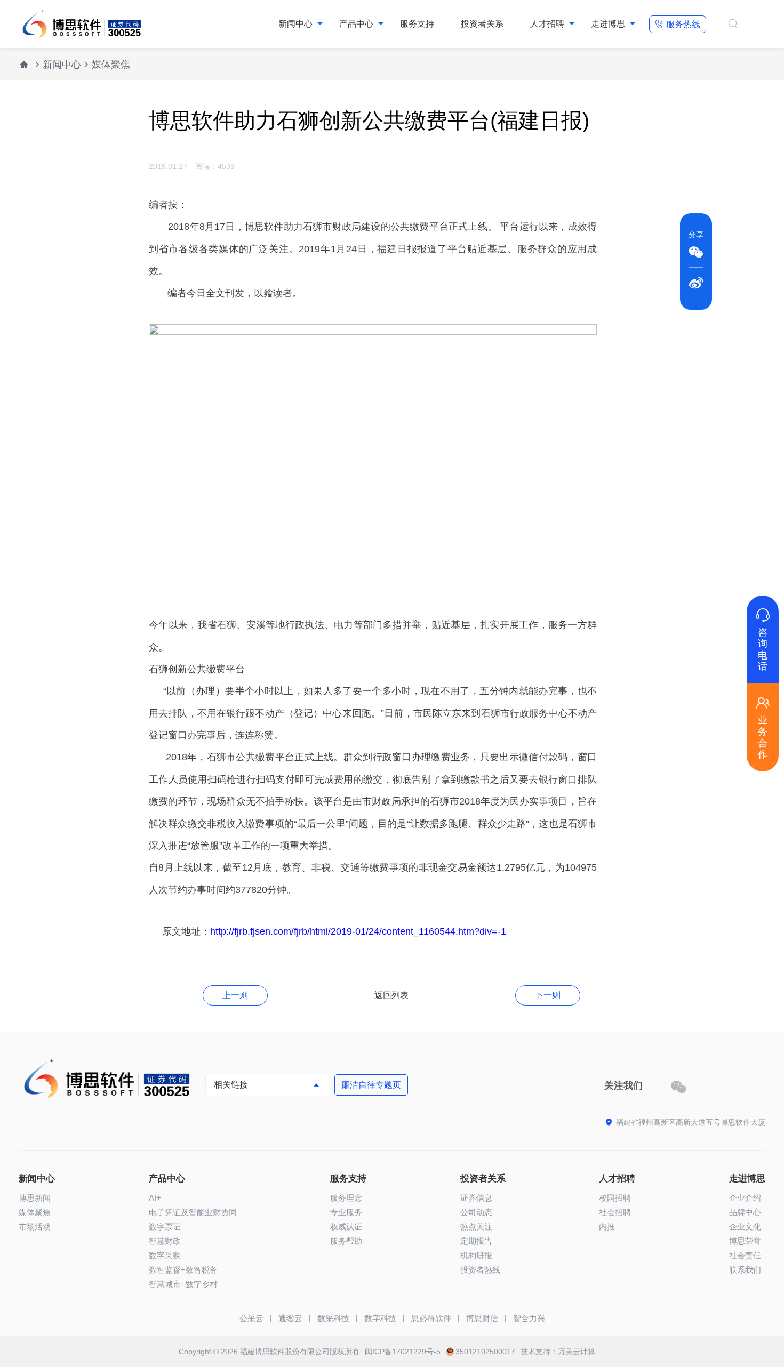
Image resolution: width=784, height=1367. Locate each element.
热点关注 (476, 1226)
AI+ (155, 1197)
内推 (607, 1226)
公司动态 (476, 1212)
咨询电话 (762, 639)
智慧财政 (165, 1240)
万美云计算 (576, 1351)
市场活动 (35, 1226)
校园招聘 (615, 1197)
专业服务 (346, 1212)
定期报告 (476, 1240)
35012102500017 (485, 1351)
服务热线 (677, 24)
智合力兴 (529, 1318)
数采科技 (333, 1318)
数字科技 (380, 1318)
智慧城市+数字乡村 (183, 1284)
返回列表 (391, 995)
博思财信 (482, 1318)
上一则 (235, 995)
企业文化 (745, 1226)
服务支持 (348, 1178)
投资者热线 (480, 1269)
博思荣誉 (745, 1240)
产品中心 (167, 1178)
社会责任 (745, 1255)
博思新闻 (35, 1197)
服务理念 (346, 1197)
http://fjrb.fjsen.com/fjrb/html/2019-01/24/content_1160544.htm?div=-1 (358, 931)
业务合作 (762, 727)
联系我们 (745, 1269)
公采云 (251, 1318)
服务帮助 (346, 1240)
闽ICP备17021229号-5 (403, 1351)
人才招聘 (617, 1178)
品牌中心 (745, 1212)
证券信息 (476, 1197)
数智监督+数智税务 (183, 1269)
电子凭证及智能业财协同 (193, 1212)
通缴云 (290, 1318)
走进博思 (747, 1178)
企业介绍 (745, 1197)
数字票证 (165, 1226)
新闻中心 (62, 64)
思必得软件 (431, 1318)
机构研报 (476, 1255)
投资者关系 (483, 1178)
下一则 (548, 995)
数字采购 (165, 1255)
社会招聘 (615, 1212)
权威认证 (346, 1226)
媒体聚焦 (111, 64)
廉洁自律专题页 (371, 1084)
